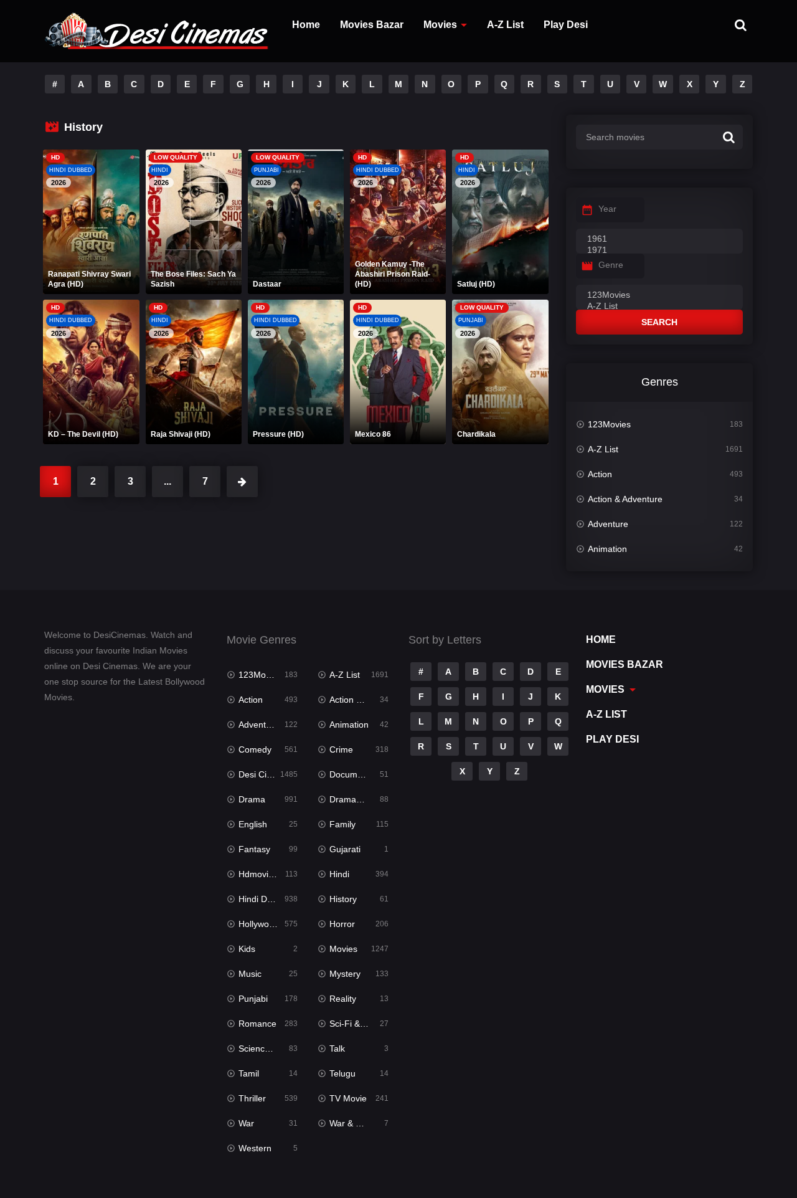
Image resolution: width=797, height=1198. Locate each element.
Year (607, 209)
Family (342, 824)
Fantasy (254, 849)
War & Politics (356, 1123)
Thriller (252, 1098)
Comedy (254, 749)
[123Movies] (659, 295)
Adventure (608, 524)
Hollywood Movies (268, 924)
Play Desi (566, 24)
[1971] (659, 250)
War (246, 1123)
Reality (342, 999)
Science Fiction (268, 1048)
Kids (246, 949)
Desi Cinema (263, 774)
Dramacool (350, 799)
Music (250, 974)
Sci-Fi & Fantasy (359, 1024)
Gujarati (345, 849)
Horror (342, 924)
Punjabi (253, 999)
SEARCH (659, 322)
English (252, 824)
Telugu (342, 1073)
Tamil (248, 1073)
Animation (607, 549)
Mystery (345, 974)
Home (306, 24)
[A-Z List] (659, 306)
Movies (440, 24)
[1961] (659, 239)
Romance (257, 1024)
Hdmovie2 (258, 874)
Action (600, 474)
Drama (251, 799)
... (167, 481)
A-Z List (505, 24)
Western (254, 1148)
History (343, 899)
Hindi (339, 874)
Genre (610, 265)
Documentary (355, 774)
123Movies (609, 424)
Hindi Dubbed (265, 899)
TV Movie (348, 1098)
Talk (337, 1048)
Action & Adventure (625, 499)
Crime (341, 749)
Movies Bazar (371, 24)
